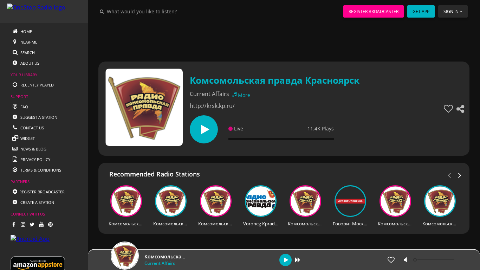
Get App (421, 11)
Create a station (36, 202)
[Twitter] (32, 224)
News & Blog (32, 149)
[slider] (434, 259)
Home (25, 31)
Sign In (451, 11)
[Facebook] (14, 224)
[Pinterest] (50, 224)
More (244, 95)
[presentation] (460, 175)
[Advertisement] (284, 38)
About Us (29, 63)
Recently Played (36, 85)
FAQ (23, 106)
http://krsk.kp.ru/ (212, 106)
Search (27, 52)
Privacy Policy (34, 159)
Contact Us (31, 127)
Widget (27, 138)
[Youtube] (41, 224)
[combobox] (163, 11)
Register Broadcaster (373, 11)
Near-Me (28, 42)
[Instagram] (23, 224)
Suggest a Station (38, 117)
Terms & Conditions (40, 170)
